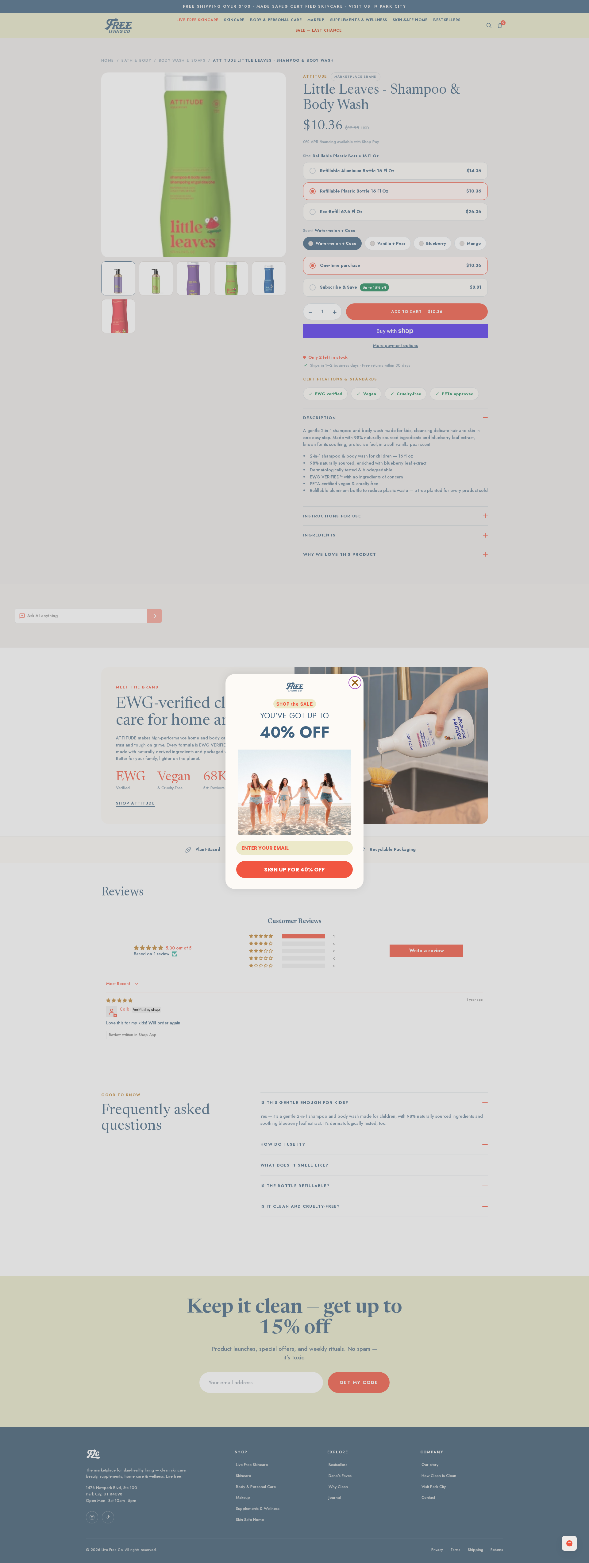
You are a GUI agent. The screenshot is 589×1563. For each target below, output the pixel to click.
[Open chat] (569, 1543)
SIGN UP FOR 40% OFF (294, 869)
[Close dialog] (355, 682)
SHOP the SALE (294, 704)
